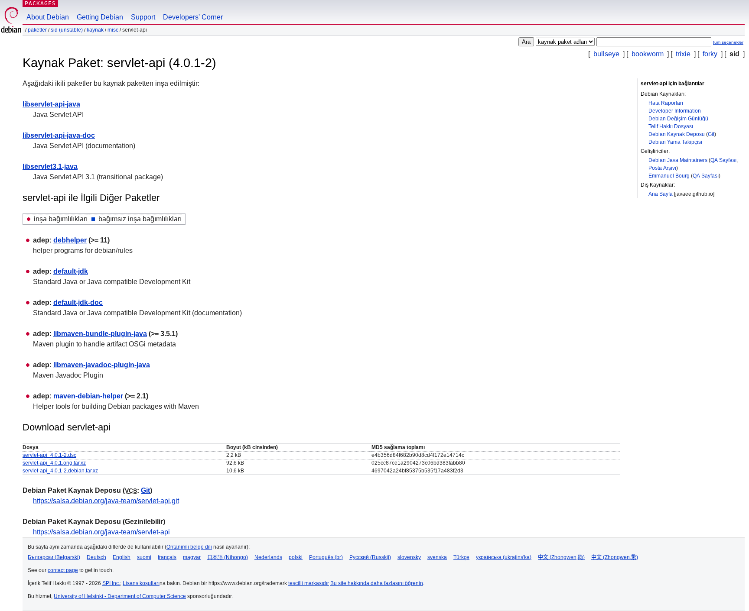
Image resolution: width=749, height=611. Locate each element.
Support (143, 17)
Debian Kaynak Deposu (676, 134)
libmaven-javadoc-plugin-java (101, 365)
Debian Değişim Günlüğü (678, 119)
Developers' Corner (193, 17)
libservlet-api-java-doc (59, 135)
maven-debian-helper (88, 396)
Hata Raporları (665, 103)
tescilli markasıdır (308, 583)
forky (710, 54)
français (167, 557)
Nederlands (268, 557)
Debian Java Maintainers (677, 160)
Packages (40, 3)
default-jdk (70, 271)
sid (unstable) (67, 30)
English (121, 557)
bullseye (606, 54)
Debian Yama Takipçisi (675, 142)
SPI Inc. (111, 583)
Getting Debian (100, 17)
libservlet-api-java (51, 104)
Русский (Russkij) (370, 557)
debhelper (70, 240)
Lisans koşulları (141, 583)
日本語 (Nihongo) (227, 557)
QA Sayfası (723, 160)
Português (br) (326, 557)
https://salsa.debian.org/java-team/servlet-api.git (106, 500)
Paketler (37, 30)
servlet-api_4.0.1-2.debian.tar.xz (60, 471)
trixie (683, 54)
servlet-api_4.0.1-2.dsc (49, 455)
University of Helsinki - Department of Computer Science (120, 596)
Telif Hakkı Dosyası (670, 126)
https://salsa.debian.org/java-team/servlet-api (101, 532)
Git (711, 134)
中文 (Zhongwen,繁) (614, 557)
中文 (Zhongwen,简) (561, 557)
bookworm (648, 54)
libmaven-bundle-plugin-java (100, 333)
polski (296, 557)
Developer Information (674, 111)
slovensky (409, 557)
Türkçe (461, 557)
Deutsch (96, 557)
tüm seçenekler (728, 42)
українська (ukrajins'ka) (503, 557)
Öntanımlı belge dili (189, 547)
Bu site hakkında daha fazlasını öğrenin (376, 583)
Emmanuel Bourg (669, 176)
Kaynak (95, 30)
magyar (192, 557)
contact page (63, 570)
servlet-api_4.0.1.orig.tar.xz (54, 463)
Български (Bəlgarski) (54, 557)
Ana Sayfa (660, 194)
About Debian (47, 17)
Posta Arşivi (662, 168)
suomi (144, 557)
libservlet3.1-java (50, 166)
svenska (437, 557)
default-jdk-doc (78, 302)
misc (112, 30)
